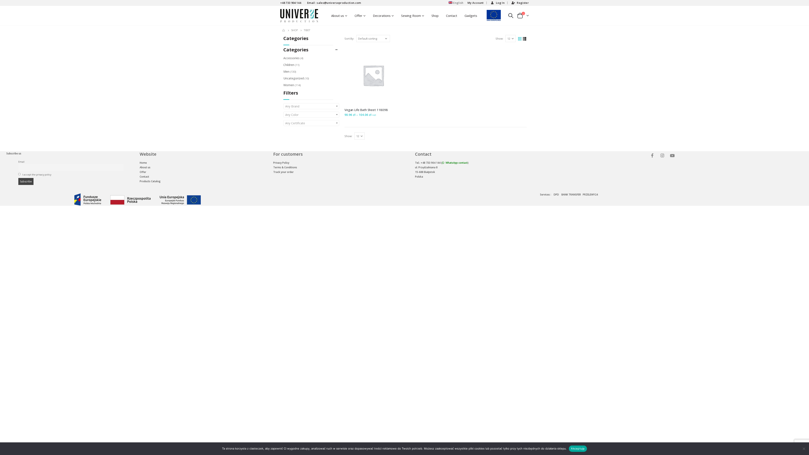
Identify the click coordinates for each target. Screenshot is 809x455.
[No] (804, 449)
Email (21, 161)
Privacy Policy (281, 163)
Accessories (291, 58)
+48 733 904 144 (290, 3)
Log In (500, 3)
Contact (451, 15)
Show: (499, 38)
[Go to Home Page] (283, 30)
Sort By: (349, 38)
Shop (435, 15)
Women (288, 85)
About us (145, 167)
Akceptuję (578, 448)
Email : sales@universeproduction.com (334, 3)
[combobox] (311, 106)
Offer (358, 15)
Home (143, 163)
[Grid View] (520, 39)
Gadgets (471, 15)
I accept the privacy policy (36, 174)
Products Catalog (150, 181)
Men (286, 72)
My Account (475, 3)
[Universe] (653, 156)
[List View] (525, 39)
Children (288, 65)
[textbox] (311, 106)
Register (523, 3)
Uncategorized (293, 78)
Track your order (283, 172)
